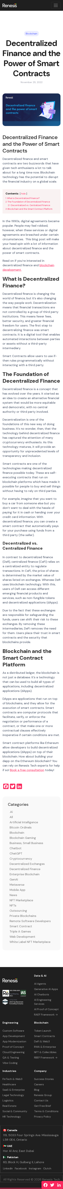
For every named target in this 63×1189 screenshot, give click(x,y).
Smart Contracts (44, 1036)
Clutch (47, 1168)
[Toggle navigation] (55, 5)
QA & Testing (11, 1057)
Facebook (21, 1168)
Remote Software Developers (30, 921)
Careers (39, 1084)
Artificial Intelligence (24, 822)
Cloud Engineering (14, 1052)
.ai (11, 812)
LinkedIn (8, 1168)
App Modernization (14, 1041)
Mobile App (17, 890)
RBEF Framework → (45, 1057)
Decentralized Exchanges (27, 864)
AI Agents (40, 983)
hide (23, 193)
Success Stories (44, 1079)
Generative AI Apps (46, 989)
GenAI (14, 879)
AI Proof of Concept (46, 1009)
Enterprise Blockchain (24, 874)
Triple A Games (20, 931)
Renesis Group (43, 1095)
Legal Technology (13, 1095)
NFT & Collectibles (45, 1052)
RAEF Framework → (46, 1014)
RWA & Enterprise (45, 1047)
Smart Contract (21, 926)
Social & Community (15, 1111)
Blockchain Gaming (23, 838)
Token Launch (42, 1030)
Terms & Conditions (46, 1111)
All (11, 817)
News (13, 895)
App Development (14, 1036)
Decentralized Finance (25, 869)
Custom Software (13, 1030)
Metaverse (17, 885)
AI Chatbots (41, 994)
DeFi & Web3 (42, 1041)
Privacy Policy (42, 1116)
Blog (36, 1090)
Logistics (8, 1100)
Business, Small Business (26, 843)
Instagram (35, 1168)
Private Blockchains (23, 916)
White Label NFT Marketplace (30, 942)
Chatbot (16, 848)
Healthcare (9, 1084)
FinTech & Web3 (12, 1079)
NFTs (13, 905)
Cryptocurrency (21, 859)
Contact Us (41, 1100)
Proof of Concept (13, 1047)
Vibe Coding (10, 1063)
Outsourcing (18, 911)
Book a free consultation (27, 770)
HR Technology (12, 1116)
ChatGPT (16, 853)
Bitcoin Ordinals (21, 827)
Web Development (22, 937)
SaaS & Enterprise (14, 1090)
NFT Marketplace (21, 900)
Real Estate (9, 1106)
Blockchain (17, 833)
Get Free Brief (42, 1106)
